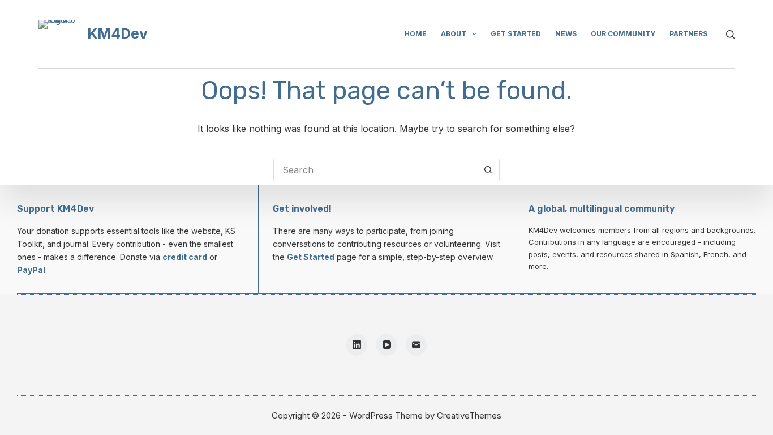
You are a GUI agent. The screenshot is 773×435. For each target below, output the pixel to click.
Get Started (310, 257)
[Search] (730, 34)
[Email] (416, 345)
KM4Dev (117, 33)
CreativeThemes (469, 415)
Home (416, 33)
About (453, 33)
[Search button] (488, 170)
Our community (623, 33)
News (566, 33)
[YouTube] (386, 345)
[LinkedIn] (357, 345)
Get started (516, 33)
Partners (688, 33)
